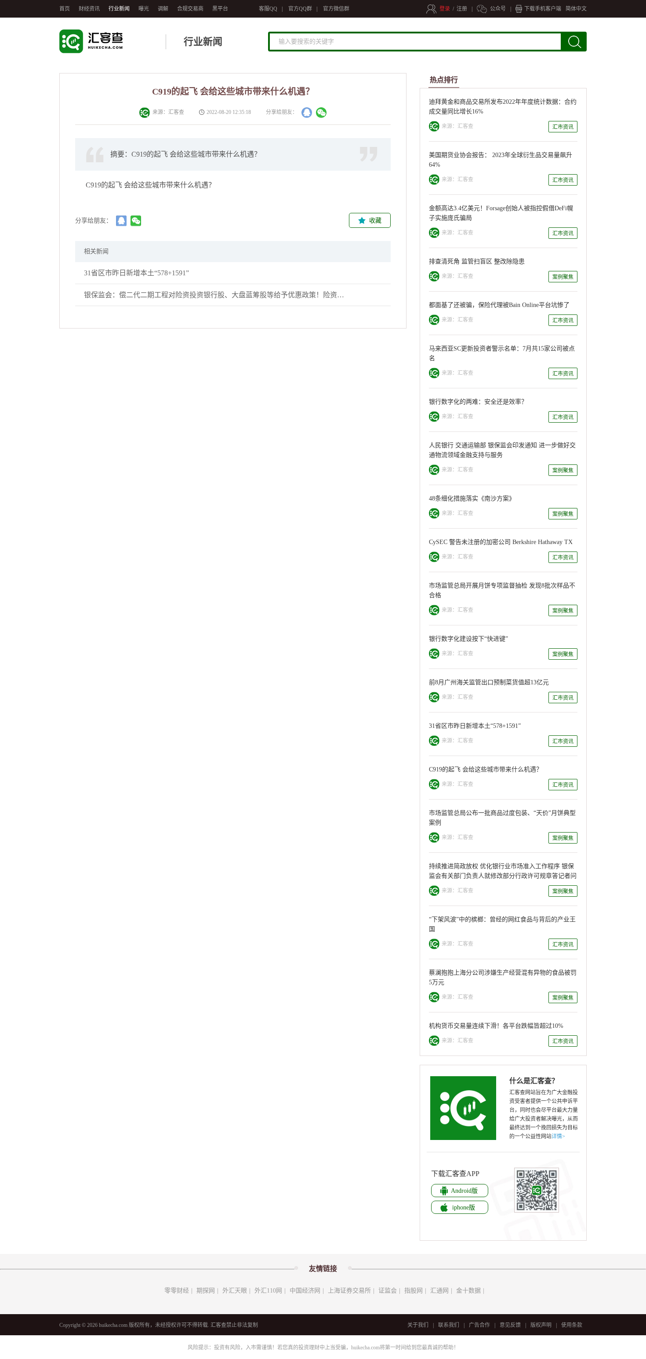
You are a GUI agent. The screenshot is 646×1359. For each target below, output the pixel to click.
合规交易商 (190, 9)
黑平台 (220, 9)
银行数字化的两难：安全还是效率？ (478, 401)
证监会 (387, 1290)
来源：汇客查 (167, 112)
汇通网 (439, 1290)
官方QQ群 (300, 9)
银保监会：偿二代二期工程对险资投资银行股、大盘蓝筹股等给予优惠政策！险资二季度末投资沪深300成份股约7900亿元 (216, 295)
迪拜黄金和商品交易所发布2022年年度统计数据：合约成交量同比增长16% (503, 107)
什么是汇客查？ (534, 1081)
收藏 (375, 220)
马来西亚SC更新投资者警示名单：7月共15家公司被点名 (502, 353)
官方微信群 (336, 9)
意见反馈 (510, 1325)
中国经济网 (305, 1290)
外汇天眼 (234, 1290)
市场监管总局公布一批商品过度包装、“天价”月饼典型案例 (502, 818)
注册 (462, 9)
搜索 (579, 44)
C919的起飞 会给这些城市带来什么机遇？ (485, 769)
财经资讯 (89, 9)
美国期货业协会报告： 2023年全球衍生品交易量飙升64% (500, 160)
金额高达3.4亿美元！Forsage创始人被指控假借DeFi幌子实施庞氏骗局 (501, 213)
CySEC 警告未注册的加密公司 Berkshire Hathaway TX (501, 542)
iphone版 (463, 1207)
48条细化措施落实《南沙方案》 (472, 498)
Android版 (464, 1190)
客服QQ (268, 9)
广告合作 (479, 1325)
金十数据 (468, 1290)
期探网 (205, 1290)
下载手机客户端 (542, 9)
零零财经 (176, 1290)
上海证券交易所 (349, 1290)
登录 (444, 9)
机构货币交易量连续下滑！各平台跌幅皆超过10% (496, 1026)
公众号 (498, 9)
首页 (64, 9)
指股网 (413, 1290)
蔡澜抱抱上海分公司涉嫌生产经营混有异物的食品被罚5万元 (503, 977)
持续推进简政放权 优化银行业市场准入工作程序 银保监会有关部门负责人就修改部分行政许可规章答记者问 (503, 871)
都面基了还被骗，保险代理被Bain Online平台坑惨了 (499, 305)
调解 (163, 9)
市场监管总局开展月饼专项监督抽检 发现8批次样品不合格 (502, 590)
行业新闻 (119, 9)
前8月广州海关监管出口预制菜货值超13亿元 (489, 682)
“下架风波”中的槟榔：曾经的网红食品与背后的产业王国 (502, 924)
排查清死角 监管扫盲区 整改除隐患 (477, 261)
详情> (558, 1136)
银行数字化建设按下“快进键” (468, 639)
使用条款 (571, 1325)
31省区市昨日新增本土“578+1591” (136, 273)
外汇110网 (268, 1290)
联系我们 (448, 1325)
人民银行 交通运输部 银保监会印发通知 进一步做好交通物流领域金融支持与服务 (502, 450)
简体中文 (576, 9)
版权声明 (541, 1325)
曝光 (143, 9)
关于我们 (417, 1325)
